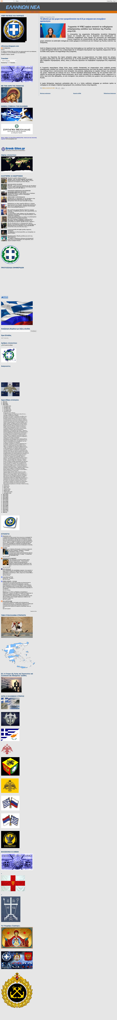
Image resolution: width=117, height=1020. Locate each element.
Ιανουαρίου (6, 493)
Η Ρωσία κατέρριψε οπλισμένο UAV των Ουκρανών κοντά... (15, 431)
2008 (4, 512)
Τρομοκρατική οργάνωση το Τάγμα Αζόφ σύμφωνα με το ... (15, 477)
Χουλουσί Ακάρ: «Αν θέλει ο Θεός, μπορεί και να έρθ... (14, 471)
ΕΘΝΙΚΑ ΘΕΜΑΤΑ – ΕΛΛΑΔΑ (10, 581)
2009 (4, 511)
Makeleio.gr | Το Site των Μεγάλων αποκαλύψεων (15, 591)
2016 (4, 501)
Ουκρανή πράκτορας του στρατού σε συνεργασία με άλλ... (15, 450)
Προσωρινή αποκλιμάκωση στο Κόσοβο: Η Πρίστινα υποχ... (16, 483)
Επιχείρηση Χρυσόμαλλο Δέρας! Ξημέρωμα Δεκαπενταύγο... (16, 467)
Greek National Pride (8, 577)
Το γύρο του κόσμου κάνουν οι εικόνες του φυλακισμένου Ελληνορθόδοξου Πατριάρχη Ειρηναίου (22, 217)
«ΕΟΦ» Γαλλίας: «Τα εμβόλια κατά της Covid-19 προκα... (15, 423)
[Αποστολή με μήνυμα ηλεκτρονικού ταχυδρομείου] (57, 88)
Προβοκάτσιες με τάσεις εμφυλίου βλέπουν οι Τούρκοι (21, 203)
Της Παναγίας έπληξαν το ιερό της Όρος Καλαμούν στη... (15, 464)
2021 (4, 494)
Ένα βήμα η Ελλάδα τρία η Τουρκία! (11, 415)
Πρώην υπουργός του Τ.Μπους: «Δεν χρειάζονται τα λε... (15, 463)
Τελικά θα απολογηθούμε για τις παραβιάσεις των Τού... (15, 441)
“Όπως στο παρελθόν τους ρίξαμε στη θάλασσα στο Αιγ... (15, 447)
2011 (4, 508)
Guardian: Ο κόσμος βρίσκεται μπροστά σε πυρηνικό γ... (15, 436)
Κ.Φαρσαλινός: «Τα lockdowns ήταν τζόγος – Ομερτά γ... (15, 430)
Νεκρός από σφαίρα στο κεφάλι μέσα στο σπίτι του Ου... (15, 424)
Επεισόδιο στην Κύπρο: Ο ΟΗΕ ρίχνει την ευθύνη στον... (15, 416)
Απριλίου (6, 489)
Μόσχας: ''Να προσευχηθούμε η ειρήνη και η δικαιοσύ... (15, 458)
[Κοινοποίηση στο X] (61, 88)
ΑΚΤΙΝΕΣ (5, 547)
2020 (4, 495)
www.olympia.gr (7, 569)
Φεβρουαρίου (7, 491)
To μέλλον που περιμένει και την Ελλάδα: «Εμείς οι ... (14, 456)
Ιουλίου (5, 485)
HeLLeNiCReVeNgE (7, 601)
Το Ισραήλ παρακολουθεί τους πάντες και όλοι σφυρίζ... (15, 428)
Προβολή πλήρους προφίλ (7, 54)
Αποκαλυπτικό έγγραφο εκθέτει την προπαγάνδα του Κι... (15, 439)
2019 (4, 497)
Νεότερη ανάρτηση (45, 93)
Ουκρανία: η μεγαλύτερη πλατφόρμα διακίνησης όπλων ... (15, 457)
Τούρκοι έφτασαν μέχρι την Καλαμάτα (11, 437)
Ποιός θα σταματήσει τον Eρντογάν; (11, 470)
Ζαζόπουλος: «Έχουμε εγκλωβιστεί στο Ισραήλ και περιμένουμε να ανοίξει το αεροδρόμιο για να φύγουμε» (18, 594)
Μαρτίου (6, 490)
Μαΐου (5, 487)
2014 (4, 504)
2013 (4, 505)
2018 (4, 498)
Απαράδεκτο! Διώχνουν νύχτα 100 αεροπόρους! (13, 429)
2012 (4, 506)
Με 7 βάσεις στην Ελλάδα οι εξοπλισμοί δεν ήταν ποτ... (15, 480)
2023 (4, 403)
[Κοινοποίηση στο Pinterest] (64, 88)
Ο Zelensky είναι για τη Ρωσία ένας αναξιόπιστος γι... (14, 455)
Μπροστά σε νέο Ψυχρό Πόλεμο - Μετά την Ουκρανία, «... (15, 474)
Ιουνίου (5, 486)
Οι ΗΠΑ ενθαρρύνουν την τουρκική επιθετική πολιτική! (14, 448)
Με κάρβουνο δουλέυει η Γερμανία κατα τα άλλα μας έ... (15, 417)
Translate (12, 62)
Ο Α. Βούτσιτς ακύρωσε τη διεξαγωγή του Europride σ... (15, 449)
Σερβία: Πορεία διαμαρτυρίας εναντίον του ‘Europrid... (14, 426)
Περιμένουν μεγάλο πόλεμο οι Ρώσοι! (17, 178)
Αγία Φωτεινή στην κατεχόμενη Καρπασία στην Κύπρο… (15, 475)
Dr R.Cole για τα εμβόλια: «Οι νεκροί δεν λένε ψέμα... (14, 468)
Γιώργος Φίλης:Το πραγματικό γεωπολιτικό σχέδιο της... (15, 435)
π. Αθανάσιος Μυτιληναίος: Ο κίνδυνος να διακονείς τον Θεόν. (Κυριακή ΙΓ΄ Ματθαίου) (20, 550)
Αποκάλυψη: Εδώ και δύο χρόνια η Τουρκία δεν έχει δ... (15, 434)
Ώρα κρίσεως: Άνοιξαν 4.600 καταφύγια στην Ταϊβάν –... (15, 476)
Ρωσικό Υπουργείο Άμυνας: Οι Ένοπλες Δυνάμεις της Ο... (15, 422)
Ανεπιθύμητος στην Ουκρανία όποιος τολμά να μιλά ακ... (15, 438)
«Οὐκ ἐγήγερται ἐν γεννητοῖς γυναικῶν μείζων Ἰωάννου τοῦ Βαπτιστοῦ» (19, 560)
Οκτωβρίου (6, 408)
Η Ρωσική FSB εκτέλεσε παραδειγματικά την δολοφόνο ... (15, 432)
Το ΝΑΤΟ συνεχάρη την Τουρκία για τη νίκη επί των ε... (14, 413)
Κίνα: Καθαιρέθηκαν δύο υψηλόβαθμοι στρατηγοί (14, 570)
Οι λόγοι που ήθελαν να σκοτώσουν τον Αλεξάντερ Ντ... (15, 462)
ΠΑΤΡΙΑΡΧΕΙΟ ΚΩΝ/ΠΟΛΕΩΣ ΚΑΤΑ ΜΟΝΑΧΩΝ (19, 190)
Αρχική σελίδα (77, 93)
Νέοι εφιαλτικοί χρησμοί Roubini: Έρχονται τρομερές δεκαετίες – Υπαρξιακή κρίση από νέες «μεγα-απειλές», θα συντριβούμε (22, 211)
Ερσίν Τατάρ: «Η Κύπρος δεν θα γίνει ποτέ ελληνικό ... (14, 482)
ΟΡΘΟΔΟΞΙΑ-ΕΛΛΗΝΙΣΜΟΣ (9, 558)
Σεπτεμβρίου (7, 410)
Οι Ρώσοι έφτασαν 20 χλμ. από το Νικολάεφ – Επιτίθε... (14, 460)
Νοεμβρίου (6, 407)
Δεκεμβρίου (6, 406)
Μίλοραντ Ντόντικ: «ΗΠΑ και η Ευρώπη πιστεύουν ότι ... (15, 425)
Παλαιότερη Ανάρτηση (110, 93)
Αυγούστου (6, 411)
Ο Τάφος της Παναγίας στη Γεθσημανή (11, 442)
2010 (4, 509)
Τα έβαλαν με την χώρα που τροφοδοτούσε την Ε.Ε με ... (15, 454)
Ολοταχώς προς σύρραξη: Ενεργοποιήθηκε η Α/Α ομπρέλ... (15, 451)
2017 (4, 500)
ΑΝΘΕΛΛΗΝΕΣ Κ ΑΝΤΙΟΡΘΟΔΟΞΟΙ (16, 197)
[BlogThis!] (59, 88)
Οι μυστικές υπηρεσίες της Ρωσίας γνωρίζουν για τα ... (14, 444)
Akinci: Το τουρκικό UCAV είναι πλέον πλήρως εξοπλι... (15, 445)
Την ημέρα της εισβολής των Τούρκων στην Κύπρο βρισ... (15, 481)
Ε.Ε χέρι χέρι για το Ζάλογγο (9, 412)
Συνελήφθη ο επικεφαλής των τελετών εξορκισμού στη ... (15, 443)
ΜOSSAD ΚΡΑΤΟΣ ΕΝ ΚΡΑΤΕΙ (15, 184)
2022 (4, 404)
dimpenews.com (7, 536)
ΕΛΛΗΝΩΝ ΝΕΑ (23, 7)
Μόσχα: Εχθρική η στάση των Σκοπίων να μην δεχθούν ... (15, 469)
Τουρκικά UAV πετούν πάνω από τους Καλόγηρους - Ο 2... (15, 421)
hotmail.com (6, 578)
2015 (4, 502)
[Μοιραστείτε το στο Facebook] (62, 88)
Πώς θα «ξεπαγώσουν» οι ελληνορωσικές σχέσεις (20, 223)
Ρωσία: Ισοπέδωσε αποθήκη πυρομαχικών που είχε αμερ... (15, 461)
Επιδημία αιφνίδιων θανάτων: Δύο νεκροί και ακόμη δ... (15, 418)
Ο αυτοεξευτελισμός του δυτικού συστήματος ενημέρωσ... (15, 419)
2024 (4, 402)
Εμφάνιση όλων (34, 611)
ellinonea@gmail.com (11, 138)
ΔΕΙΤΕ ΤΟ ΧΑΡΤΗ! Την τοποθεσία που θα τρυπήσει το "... (15, 473)
